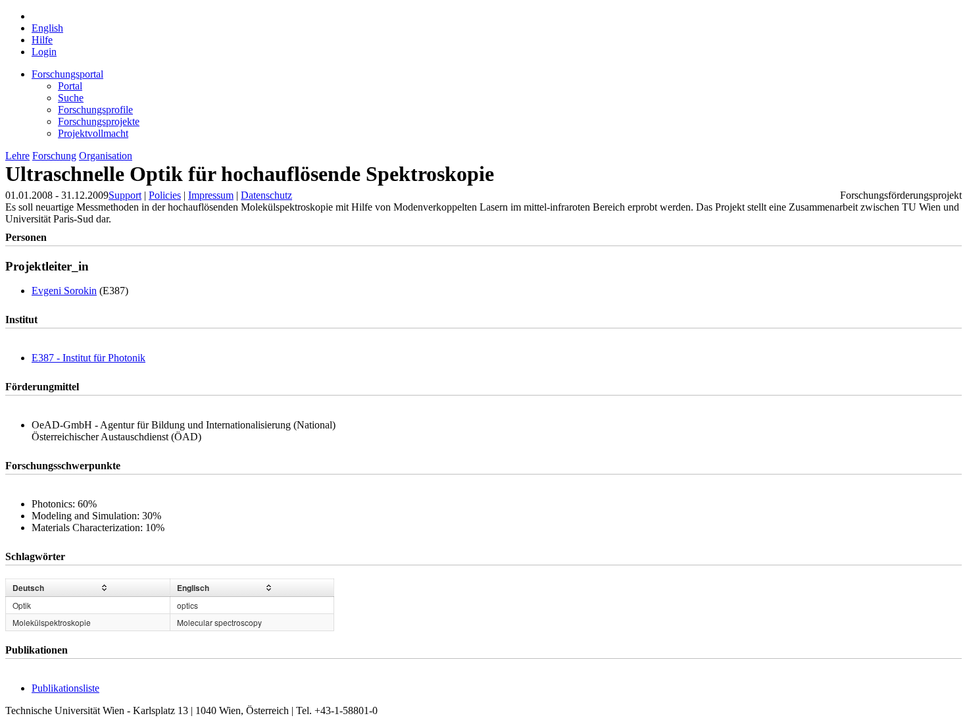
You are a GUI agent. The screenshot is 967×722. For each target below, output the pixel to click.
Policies (165, 195)
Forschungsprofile (95, 109)
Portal (70, 85)
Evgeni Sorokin (64, 290)
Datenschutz (266, 195)
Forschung (54, 155)
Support (125, 195)
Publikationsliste (65, 688)
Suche (71, 97)
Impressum (211, 195)
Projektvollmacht (93, 133)
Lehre (17, 155)
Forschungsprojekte (98, 121)
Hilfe (42, 39)
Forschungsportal (67, 74)
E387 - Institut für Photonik (88, 357)
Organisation (105, 155)
